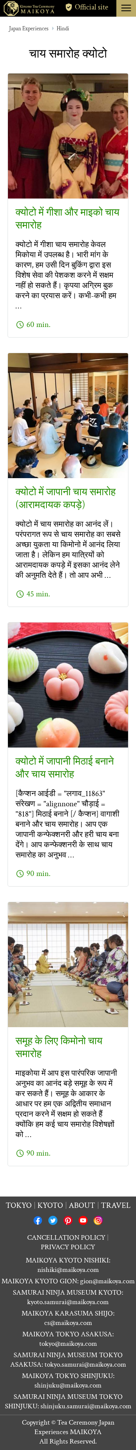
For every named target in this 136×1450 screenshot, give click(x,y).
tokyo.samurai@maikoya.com (85, 1364)
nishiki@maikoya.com (68, 1270)
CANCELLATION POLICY (66, 1237)
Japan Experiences (28, 28)
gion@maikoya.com (107, 1281)
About (82, 1205)
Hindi (63, 28)
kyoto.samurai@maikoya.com (68, 1302)
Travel (116, 1205)
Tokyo (19, 1205)
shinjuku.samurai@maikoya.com (85, 1406)
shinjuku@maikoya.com (68, 1385)
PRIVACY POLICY (68, 1247)
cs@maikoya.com (68, 1323)
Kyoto (50, 1205)
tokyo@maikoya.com (68, 1343)
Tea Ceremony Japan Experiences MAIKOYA (74, 1427)
